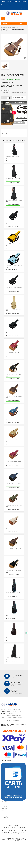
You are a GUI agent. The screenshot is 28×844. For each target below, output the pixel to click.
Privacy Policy (8, 833)
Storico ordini (4, 808)
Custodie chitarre (14, 27)
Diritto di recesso (22, 832)
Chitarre (7, 27)
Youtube (4, 4)
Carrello (2, 810)
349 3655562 (10, 713)
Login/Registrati (23, 8)
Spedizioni (15, 832)
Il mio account (4, 806)
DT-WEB (17, 840)
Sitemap (21, 833)
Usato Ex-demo (9, 827)
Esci (2, 811)
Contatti (14, 828)
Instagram (10, 4)
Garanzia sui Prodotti (21, 830)
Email (19, 1)
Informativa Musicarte (6, 832)
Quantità (4, 97)
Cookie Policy (15, 833)
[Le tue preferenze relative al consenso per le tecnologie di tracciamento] (27, 633)
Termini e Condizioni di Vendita (8, 830)
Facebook (24, 1)
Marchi (15, 827)
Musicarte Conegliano (13, 825)
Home (2, 27)
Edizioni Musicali (21, 827)
